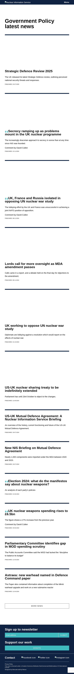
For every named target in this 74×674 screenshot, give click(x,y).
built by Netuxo (22, 669)
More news (37, 606)
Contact (10, 657)
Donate (37, 648)
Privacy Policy (9, 664)
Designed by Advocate (11, 669)
